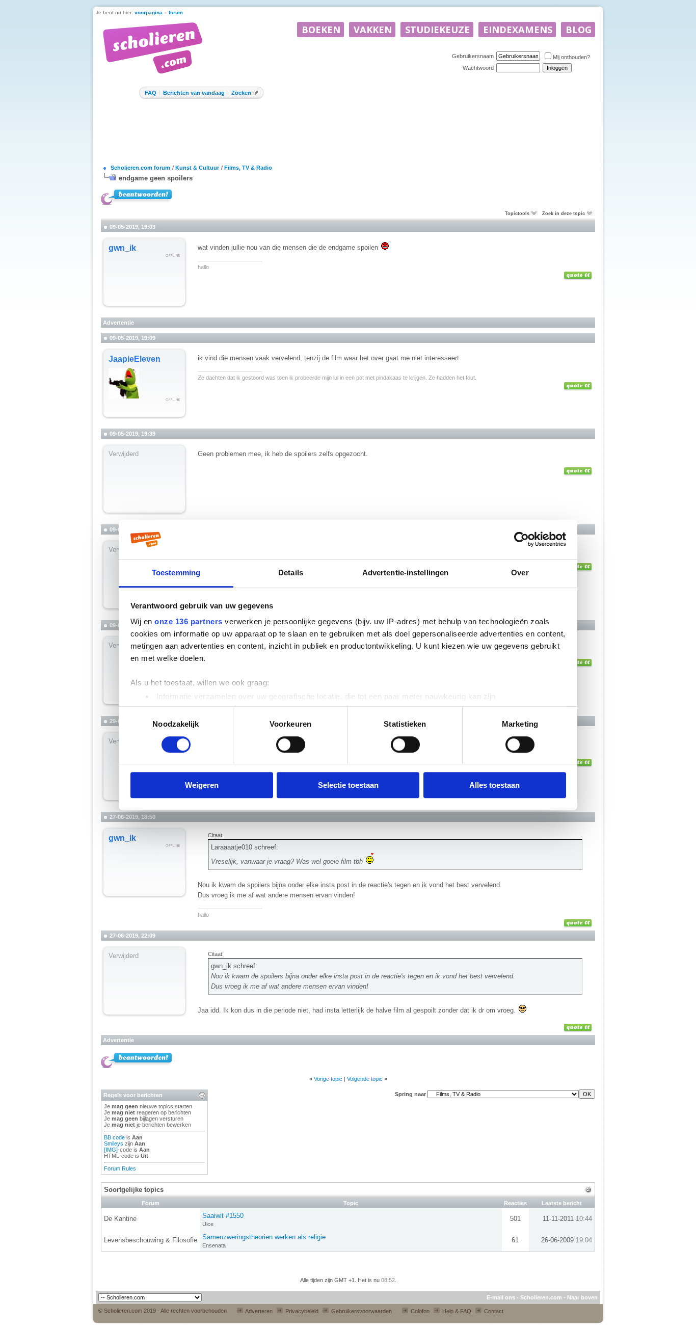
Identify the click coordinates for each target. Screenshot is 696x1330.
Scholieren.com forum (140, 168)
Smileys (113, 1143)
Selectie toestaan (348, 785)
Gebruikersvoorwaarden (361, 1311)
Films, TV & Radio (248, 168)
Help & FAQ (456, 1311)
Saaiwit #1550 (223, 1215)
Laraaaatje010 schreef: (244, 847)
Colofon (419, 1311)
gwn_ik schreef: (234, 966)
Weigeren (202, 785)
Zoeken (241, 93)
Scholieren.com (541, 1297)
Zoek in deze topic (563, 213)
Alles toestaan (494, 785)
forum (176, 12)
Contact (493, 1311)
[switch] (290, 744)
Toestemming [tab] (176, 572)
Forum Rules (120, 1168)
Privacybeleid (301, 1311)
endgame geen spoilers (156, 178)
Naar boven (582, 1297)
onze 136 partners (188, 622)
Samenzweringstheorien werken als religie (264, 1237)
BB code (114, 1137)
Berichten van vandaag (194, 93)
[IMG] (111, 1150)
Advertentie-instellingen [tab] (405, 572)
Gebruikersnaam (473, 56)
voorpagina (149, 12)
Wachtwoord (478, 68)
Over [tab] (519, 572)
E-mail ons (501, 1297)
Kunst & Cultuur (197, 168)
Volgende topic (365, 1079)
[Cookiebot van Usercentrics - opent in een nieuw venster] (521, 539)
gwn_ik (122, 248)
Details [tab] (290, 572)
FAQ (150, 93)
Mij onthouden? (571, 57)
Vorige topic (328, 1079)
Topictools (517, 213)
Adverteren (258, 1311)
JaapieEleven (134, 359)
